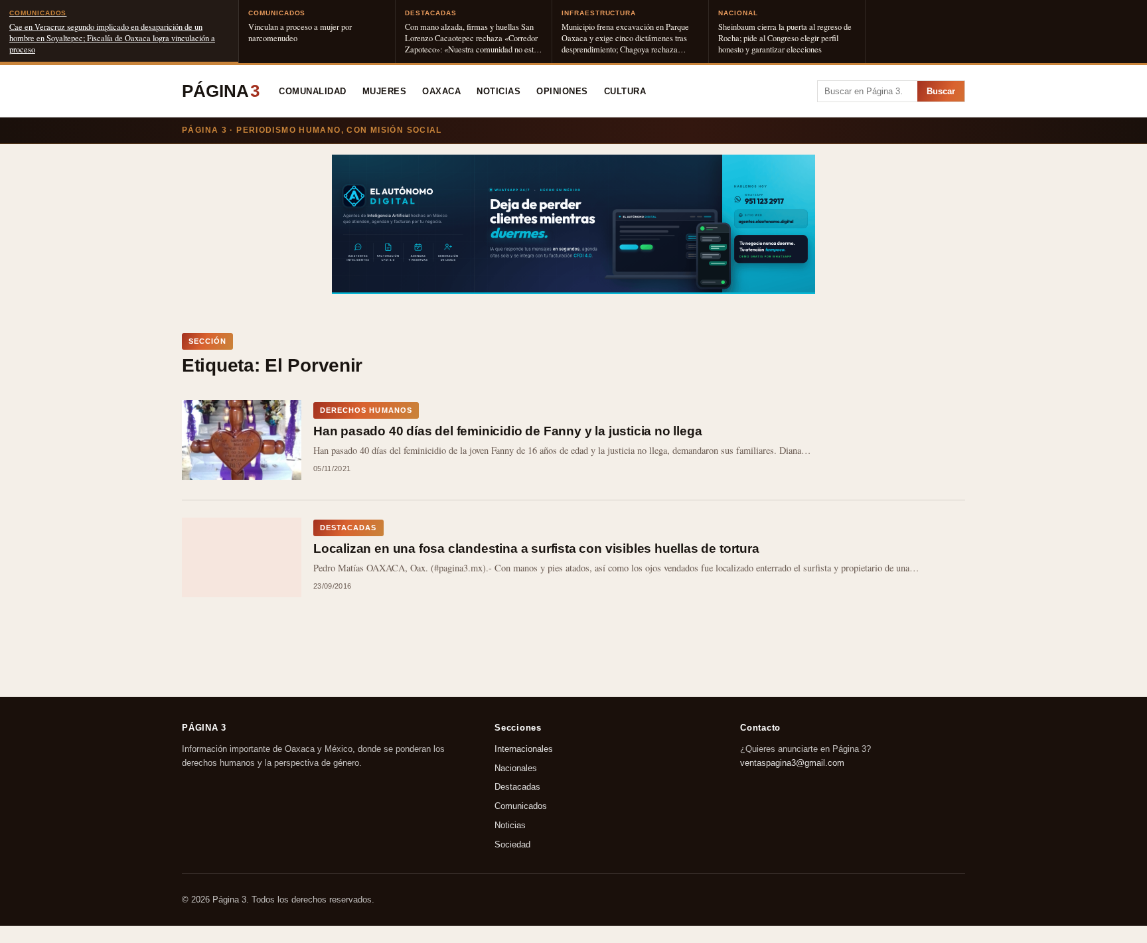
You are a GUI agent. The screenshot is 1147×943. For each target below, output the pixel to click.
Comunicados (521, 806)
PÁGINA (221, 91)
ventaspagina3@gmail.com (792, 763)
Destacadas (517, 787)
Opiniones (562, 91)
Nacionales (516, 768)
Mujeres (384, 91)
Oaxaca (441, 91)
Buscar (941, 91)
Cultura (625, 91)
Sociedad (512, 844)
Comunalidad (312, 91)
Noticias (498, 91)
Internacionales (524, 749)
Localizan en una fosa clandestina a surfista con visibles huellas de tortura (536, 548)
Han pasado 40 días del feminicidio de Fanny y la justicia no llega (507, 431)
